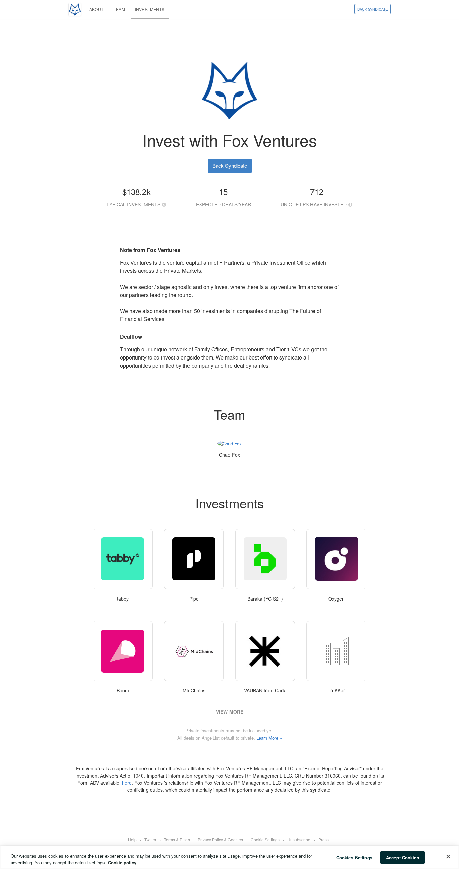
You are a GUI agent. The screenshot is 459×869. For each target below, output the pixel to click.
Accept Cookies (402, 857)
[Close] (448, 856)
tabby (123, 598)
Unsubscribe (298, 839)
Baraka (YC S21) (265, 598)
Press (323, 839)
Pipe (194, 598)
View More (229, 711)
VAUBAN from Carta (265, 690)
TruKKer (336, 690)
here (127, 782)
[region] (229, 857)
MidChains (194, 690)
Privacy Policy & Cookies (220, 839)
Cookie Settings (265, 839)
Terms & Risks (177, 839)
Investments (149, 9)
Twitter (150, 839)
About (96, 9)
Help (132, 839)
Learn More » (269, 737)
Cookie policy (122, 862)
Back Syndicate (372, 9)
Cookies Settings (354, 857)
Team (119, 9)
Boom (123, 690)
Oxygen (336, 598)
